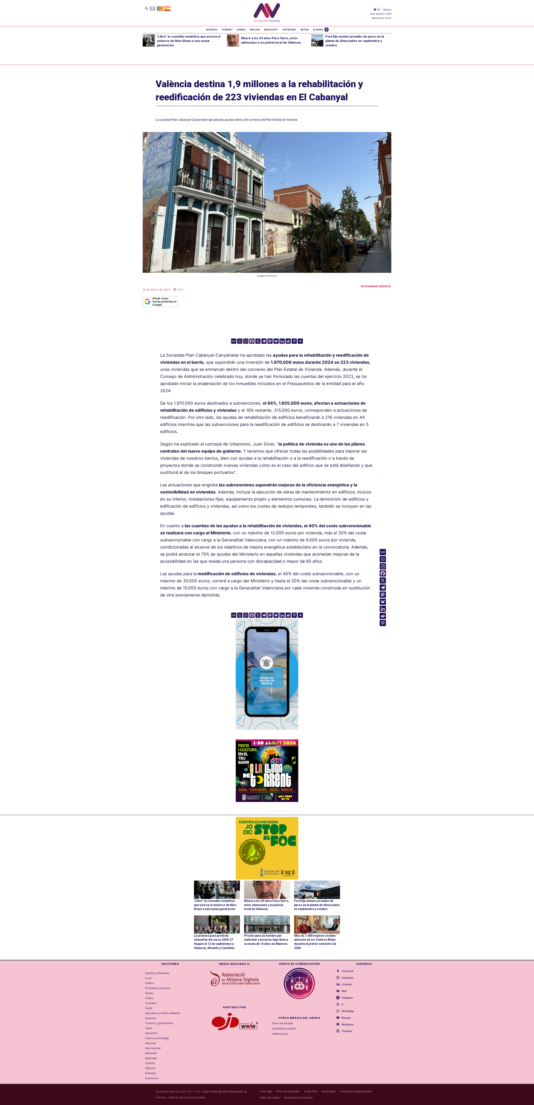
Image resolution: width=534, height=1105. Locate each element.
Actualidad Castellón (284, 1028)
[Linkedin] (282, 341)
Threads (347, 1031)
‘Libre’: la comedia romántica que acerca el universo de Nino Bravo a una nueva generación (188, 41)
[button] (146, 8)
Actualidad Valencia (376, 286)
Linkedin (347, 984)
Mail (344, 991)
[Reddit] (288, 341)
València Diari (280, 1034)
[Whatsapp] (239, 341)
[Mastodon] (270, 341)
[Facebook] (251, 341)
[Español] (167, 8)
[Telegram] (264, 341)
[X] (258, 341)
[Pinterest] (294, 341)
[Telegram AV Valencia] (267, 732)
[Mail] (338, 991)
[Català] (160, 8)
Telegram (347, 997)
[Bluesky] (276, 341)
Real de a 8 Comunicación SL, (230, 1091)
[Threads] (338, 1031)
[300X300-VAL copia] (267, 848)
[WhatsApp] (338, 1011)
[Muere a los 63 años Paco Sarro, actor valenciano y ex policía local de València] (233, 40)
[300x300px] (267, 800)
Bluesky (346, 1017)
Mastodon (348, 1024)
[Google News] (233, 341)
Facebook (348, 971)
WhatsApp (348, 1011)
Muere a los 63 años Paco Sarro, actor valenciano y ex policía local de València (266, 905)
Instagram (348, 977)
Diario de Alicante (282, 1023)
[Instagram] (245, 341)
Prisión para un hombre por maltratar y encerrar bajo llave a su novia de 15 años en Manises (266, 939)
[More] (300, 341)
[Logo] (266, 13)
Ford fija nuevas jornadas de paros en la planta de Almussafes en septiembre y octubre (354, 41)
